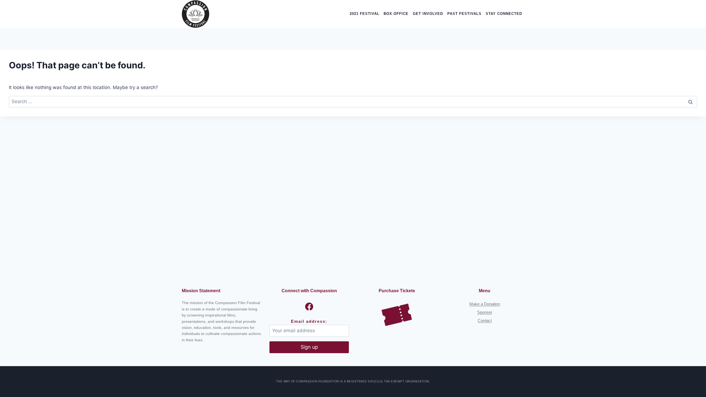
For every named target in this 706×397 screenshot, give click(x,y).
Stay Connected (504, 14)
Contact (485, 320)
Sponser (484, 312)
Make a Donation (484, 304)
